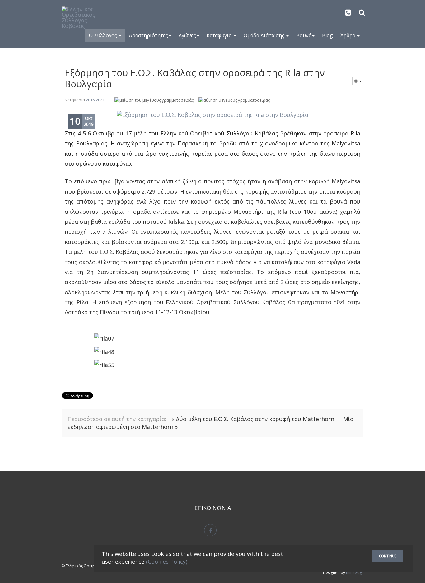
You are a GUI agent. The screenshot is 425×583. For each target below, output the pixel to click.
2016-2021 (95, 100)
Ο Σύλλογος (103, 35)
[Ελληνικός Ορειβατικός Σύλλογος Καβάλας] (83, 17)
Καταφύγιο (220, 35)
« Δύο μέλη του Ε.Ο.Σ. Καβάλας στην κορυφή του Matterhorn (253, 419)
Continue (387, 555)
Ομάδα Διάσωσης (265, 35)
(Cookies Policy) (166, 561)
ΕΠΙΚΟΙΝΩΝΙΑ (212, 508)
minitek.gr (354, 572)
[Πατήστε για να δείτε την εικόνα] (212, 115)
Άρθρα (348, 35)
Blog (327, 35)
